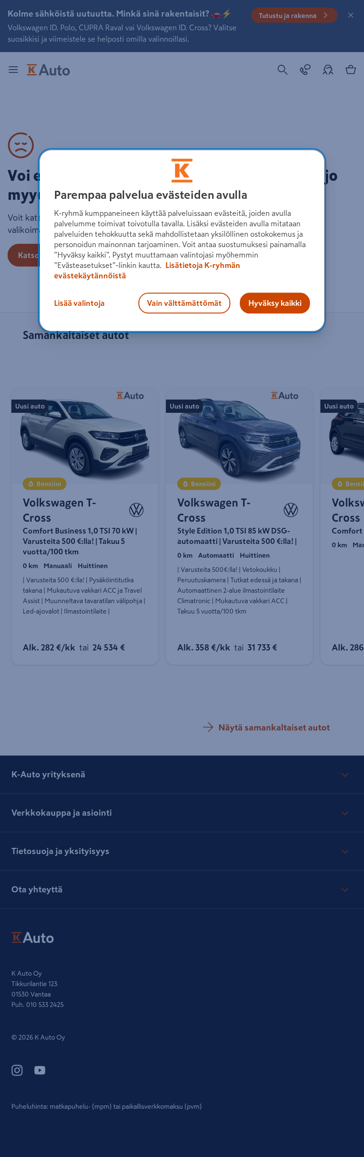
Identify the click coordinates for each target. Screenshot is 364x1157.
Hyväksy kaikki (274, 303)
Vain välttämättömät (184, 303)
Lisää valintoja (79, 303)
